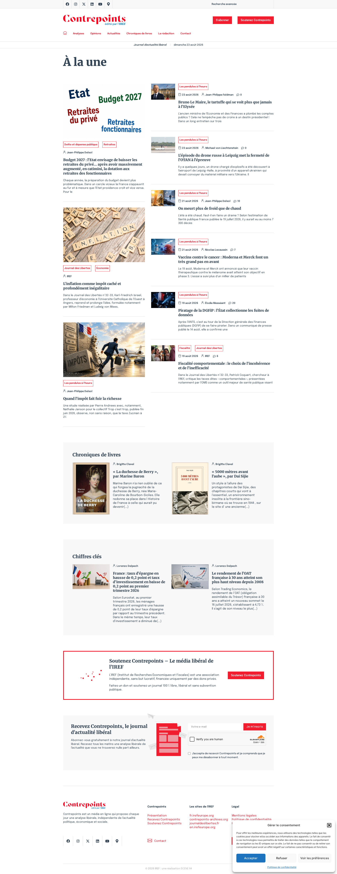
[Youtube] (100, 4)
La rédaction (166, 33)
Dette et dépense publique (80, 144)
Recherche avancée (224, 4)
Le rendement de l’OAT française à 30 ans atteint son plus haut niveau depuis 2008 (237, 577)
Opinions (95, 33)
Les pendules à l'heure (78, 383)
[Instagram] (76, 4)
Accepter (250, 858)
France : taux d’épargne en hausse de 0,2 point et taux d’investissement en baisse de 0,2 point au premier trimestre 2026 (139, 582)
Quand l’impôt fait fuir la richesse (92, 398)
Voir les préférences (314, 858)
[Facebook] (67, 4)
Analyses (78, 33)
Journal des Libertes (77, 268)
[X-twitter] (84, 4)
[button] (329, 825)
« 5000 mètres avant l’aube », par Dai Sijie (230, 473)
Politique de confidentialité (281, 867)
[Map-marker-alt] (108, 4)
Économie (102, 268)
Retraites (109, 144)
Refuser (281, 858)
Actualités (113, 33)
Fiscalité (184, 348)
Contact (185, 33)
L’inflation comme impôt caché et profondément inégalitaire (92, 285)
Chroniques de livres (139, 33)
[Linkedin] (92, 4)
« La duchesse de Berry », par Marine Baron (135, 473)
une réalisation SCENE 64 (177, 868)
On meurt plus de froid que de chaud (209, 208)
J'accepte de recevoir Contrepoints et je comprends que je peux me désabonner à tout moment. (228, 755)
